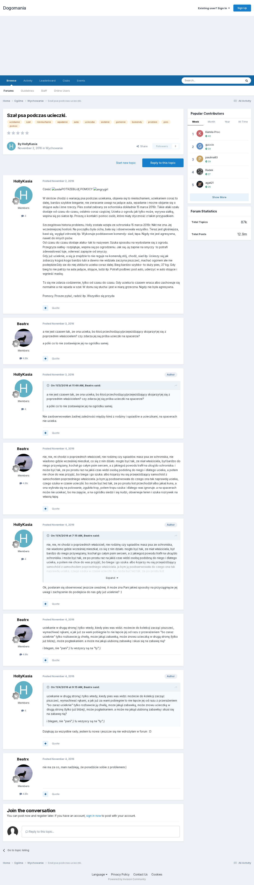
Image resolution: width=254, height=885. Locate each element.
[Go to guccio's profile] (199, 146)
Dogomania (14, 8)
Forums (9, 90)
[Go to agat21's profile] (199, 184)
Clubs (66, 80)
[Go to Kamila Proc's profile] (199, 133)
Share (143, 146)
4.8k (25, 358)
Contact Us (140, 874)
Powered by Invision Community (127, 879)
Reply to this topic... (41, 831)
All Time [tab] (243, 121)
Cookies (156, 874)
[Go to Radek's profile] (199, 171)
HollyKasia (29, 144)
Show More (219, 197)
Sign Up (242, 8)
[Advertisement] (127, 45)
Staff (44, 90)
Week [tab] (195, 121)
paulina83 (211, 157)
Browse (11, 80)
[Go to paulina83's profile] (199, 158)
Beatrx (23, 324)
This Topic (230, 80)
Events (81, 80)
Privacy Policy (120, 874)
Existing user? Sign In (213, 8)
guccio (209, 144)
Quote (56, 307)
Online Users (62, 90)
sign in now (93, 815)
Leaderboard (47, 80)
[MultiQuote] (45, 308)
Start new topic (126, 162)
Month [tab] (211, 121)
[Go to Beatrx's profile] (24, 338)
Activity (27, 80)
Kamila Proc (212, 131)
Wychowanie (54, 148)
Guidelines (27, 90)
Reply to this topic (162, 162)
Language (99, 874)
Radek (209, 170)
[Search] (246, 80)
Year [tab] (227, 121)
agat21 (209, 182)
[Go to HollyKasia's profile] (11, 146)
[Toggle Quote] (48, 385)
